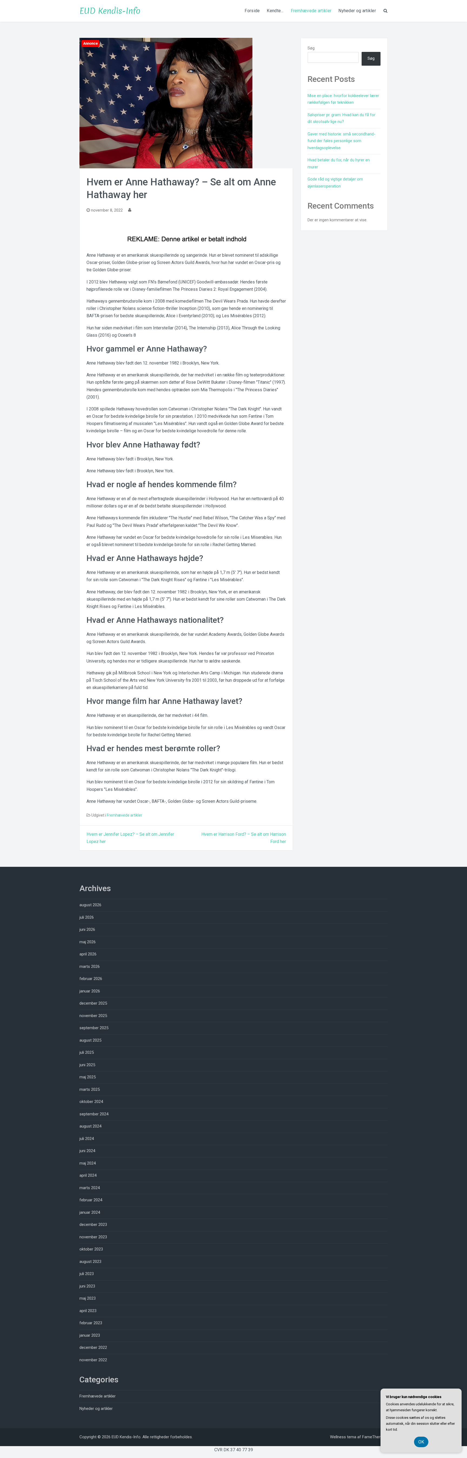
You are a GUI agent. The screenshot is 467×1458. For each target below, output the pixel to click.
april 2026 (87, 954)
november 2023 (93, 1237)
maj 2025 (87, 1077)
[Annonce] (165, 102)
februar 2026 (90, 978)
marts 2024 (89, 1187)
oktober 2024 (91, 1101)
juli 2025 (86, 1052)
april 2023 (87, 1310)
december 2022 (93, 1347)
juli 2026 (86, 917)
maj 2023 (87, 1298)
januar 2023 (89, 1335)
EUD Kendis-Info (110, 10)
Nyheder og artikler (357, 10)
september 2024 (93, 1114)
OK (421, 1441)
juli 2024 (86, 1138)
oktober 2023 (91, 1249)
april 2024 (87, 1175)
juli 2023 (86, 1273)
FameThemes (374, 1436)
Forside (252, 10)
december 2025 (93, 1003)
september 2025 (93, 1027)
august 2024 (90, 1126)
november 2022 (93, 1359)
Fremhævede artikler (311, 10)
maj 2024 (87, 1163)
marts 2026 (89, 966)
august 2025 (90, 1040)
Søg (311, 48)
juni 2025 (87, 1064)
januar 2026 (89, 991)
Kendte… (275, 10)
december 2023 (93, 1224)
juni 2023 (87, 1286)
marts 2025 (89, 1089)
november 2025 (93, 1015)
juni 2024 (87, 1150)
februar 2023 (90, 1322)
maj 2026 (87, 941)
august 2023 (90, 1261)
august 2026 (90, 904)
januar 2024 (89, 1212)
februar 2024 (90, 1200)
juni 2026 (87, 929)
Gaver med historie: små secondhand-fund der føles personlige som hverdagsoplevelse (341, 141)
